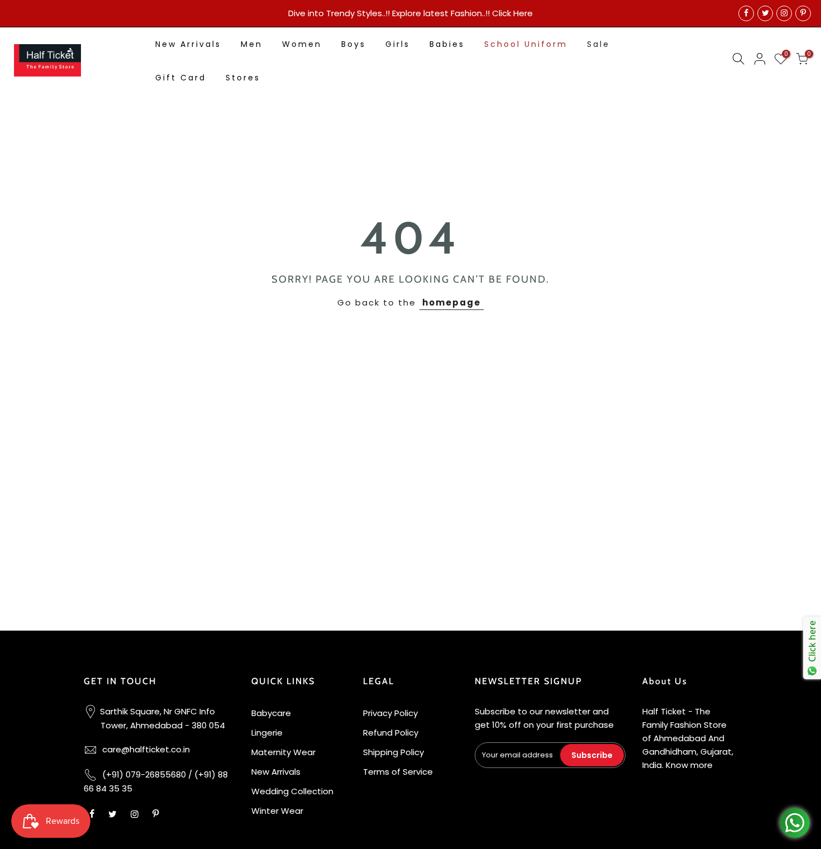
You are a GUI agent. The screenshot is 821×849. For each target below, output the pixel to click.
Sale (598, 44)
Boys (353, 44)
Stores (243, 77)
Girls (397, 44)
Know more (689, 765)
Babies (447, 44)
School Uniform (525, 44)
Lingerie (267, 732)
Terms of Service (398, 772)
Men (251, 44)
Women (302, 44)
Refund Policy (390, 732)
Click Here (512, 13)
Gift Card (180, 77)
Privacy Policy (390, 713)
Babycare (271, 713)
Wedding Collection (292, 791)
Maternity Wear (283, 752)
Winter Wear (277, 811)
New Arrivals (188, 44)
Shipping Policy (393, 752)
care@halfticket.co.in (146, 749)
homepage (451, 302)
